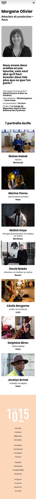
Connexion (18, 453)
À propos (18, 462)
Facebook (18, 483)
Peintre (18, 159)
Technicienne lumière (18, 196)
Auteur (12, 309)
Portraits (18, 428)
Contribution (18, 449)
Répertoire (18, 436)
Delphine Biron (18, 343)
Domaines (18, 440)
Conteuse (22, 309)
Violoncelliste (18, 346)
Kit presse (18, 474)
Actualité (18, 491)
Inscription (18, 445)
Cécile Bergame (18, 306)
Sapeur (23, 383)
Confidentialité (18, 470)
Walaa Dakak (18, 156)
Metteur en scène (23, 272)
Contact (18, 457)
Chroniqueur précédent (1, 250)
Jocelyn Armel (18, 380)
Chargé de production (12, 233)
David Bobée (18, 269)
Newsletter (18, 487)
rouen (18, 275)
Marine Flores (18, 193)
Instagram (18, 479)
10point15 (3, 3)
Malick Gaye (18, 230)
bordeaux (18, 238)
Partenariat (18, 466)
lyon (18, 312)
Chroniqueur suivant (35, 249)
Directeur (8, 272)
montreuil (18, 162)
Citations (18, 432)
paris (18, 199)
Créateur (13, 383)
